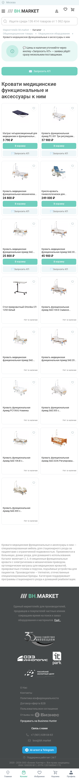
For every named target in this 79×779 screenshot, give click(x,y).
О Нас (23, 687)
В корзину (20, 146)
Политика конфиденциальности (39, 698)
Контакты (26, 692)
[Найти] (5, 21)
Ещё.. (57, 620)
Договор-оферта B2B (33, 703)
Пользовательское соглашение (39, 708)
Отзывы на (27, 714)
